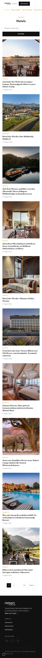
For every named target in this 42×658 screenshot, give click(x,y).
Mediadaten (9, 630)
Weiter (31, 585)
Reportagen (15, 10)
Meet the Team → (11, 613)
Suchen (14, 3)
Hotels (7, 10)
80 (24, 585)
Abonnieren (24, 3)
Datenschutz (9, 626)
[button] (3, 654)
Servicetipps (27, 10)
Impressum (8, 622)
